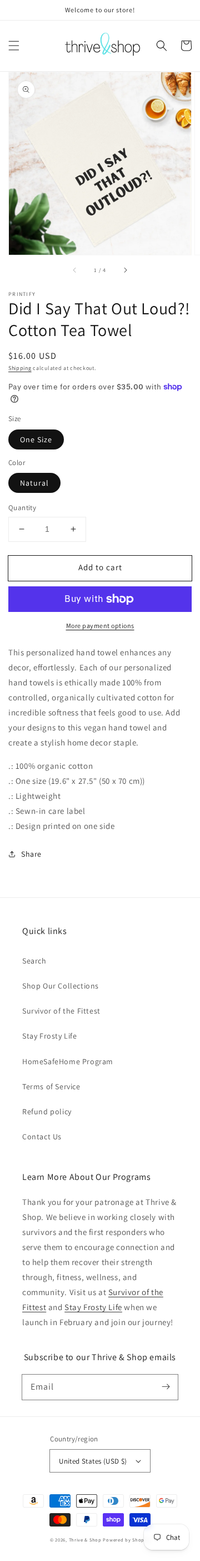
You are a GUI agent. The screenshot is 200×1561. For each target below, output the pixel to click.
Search (34, 961)
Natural (34, 483)
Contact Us (42, 1137)
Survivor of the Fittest (61, 1011)
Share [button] (31, 854)
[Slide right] (125, 270)
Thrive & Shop (85, 1540)
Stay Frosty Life (49, 1036)
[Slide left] (75, 270)
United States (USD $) (93, 1461)
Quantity (22, 507)
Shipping (20, 368)
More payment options (100, 625)
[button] (14, 45)
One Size (36, 439)
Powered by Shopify (126, 1540)
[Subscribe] (165, 1387)
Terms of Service (51, 1086)
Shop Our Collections (60, 986)
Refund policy (47, 1111)
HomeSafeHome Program (67, 1061)
